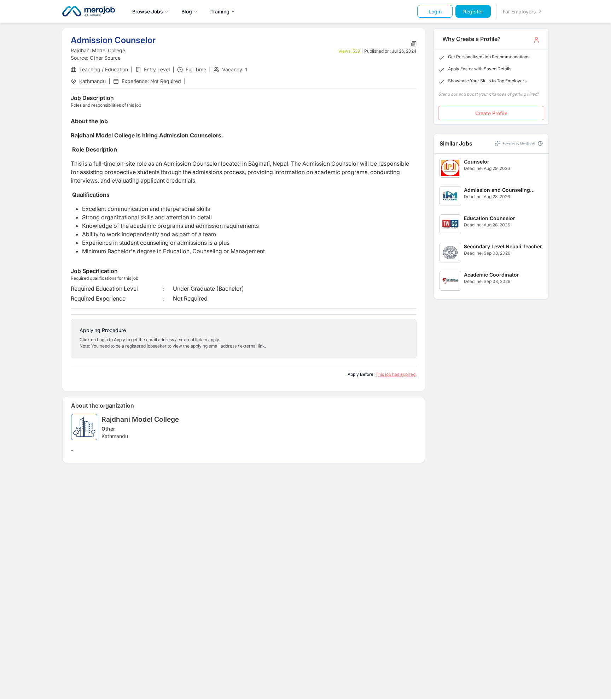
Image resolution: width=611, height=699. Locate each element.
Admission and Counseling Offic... (497, 190)
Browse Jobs (147, 11)
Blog (186, 11)
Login (435, 11)
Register (473, 11)
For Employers (519, 11)
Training (219, 11)
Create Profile (491, 113)
